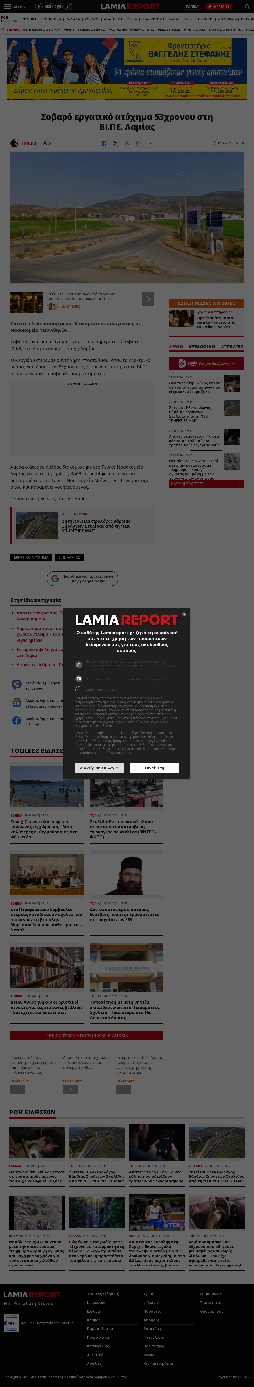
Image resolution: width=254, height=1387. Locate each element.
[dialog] (127, 693)
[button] (127, 689)
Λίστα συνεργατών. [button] (127, 726)
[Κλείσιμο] (184, 614)
